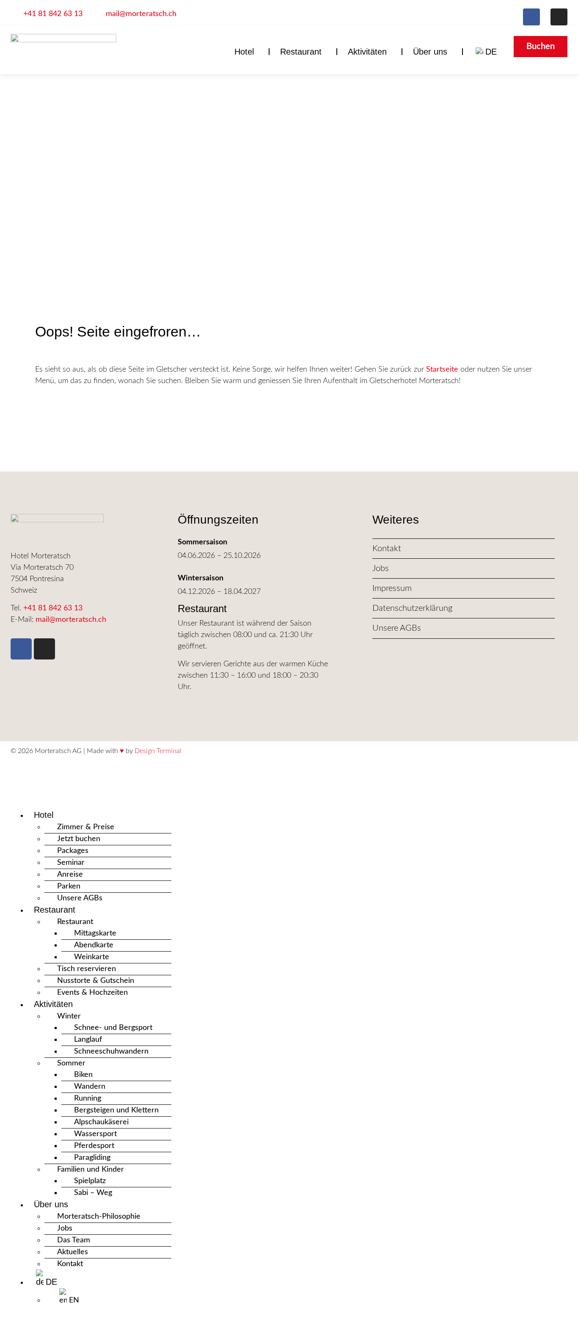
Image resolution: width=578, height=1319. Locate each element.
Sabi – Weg (93, 1193)
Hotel (244, 51)
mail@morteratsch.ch (71, 620)
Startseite (442, 369)
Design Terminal (158, 751)
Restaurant (301, 51)
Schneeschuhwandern (111, 1051)
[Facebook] (531, 16)
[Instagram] (558, 16)
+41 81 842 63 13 (53, 608)
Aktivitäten (367, 51)
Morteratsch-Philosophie (98, 1216)
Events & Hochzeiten (92, 992)
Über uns (430, 51)
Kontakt (70, 1264)
